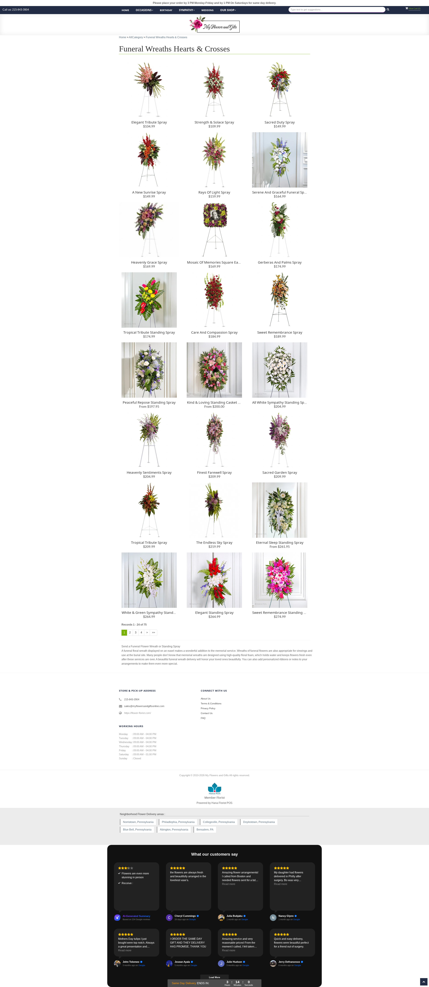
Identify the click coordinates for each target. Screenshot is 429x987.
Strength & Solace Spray (214, 122)
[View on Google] (169, 917)
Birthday (166, 10)
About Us (205, 698)
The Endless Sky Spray (214, 542)
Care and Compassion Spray (214, 332)
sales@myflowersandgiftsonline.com (144, 706)
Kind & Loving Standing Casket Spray (217, 402)
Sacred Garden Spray (279, 472)
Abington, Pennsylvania (174, 829)
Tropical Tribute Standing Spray (149, 332)
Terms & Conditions (211, 703)
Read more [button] (228, 884)
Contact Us (206, 713)
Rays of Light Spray (214, 192)
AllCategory (136, 37)
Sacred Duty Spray (280, 122)
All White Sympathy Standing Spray (281, 402)
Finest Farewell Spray (214, 472)
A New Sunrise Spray (149, 192)
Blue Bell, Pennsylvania (137, 829)
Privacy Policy (208, 708)
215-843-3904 (131, 699)
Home (125, 10)
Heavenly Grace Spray (149, 262)
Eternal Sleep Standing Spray (279, 542)
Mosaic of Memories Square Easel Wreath (221, 262)
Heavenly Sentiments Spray (149, 472)
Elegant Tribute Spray (149, 122)
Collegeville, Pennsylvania (219, 822)
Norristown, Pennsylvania (138, 822)
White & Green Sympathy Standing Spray (155, 612)
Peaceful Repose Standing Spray (149, 402)
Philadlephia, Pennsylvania (178, 822)
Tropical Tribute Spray (149, 542)
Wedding (207, 10)
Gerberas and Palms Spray (280, 262)
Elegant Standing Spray (214, 612)
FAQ (203, 718)
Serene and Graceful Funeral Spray (281, 192)
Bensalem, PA (205, 829)
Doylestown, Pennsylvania (259, 822)
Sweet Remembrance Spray (279, 332)
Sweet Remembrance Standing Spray (282, 612)
